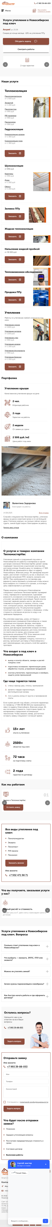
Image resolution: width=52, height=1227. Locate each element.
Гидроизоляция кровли (15, 134)
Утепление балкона (13, 357)
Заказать (12, 153)
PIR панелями (10, 116)
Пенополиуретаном (13, 96)
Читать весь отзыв (11, 527)
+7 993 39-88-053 (43, 3)
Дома (7, 180)
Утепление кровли (12, 344)
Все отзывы (44, 513)
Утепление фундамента (15, 351)
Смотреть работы (26, 49)
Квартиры (9, 174)
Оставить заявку (13, 807)
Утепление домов (12, 325)
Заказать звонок (16, 863)
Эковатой (9, 103)
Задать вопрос (14, 1041)
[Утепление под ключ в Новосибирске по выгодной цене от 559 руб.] (8, 3)
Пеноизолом (10, 122)
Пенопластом (10, 109)
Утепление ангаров (13, 331)
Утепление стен (11, 338)
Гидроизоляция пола (13, 141)
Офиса (8, 187)
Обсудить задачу (23, 41)
